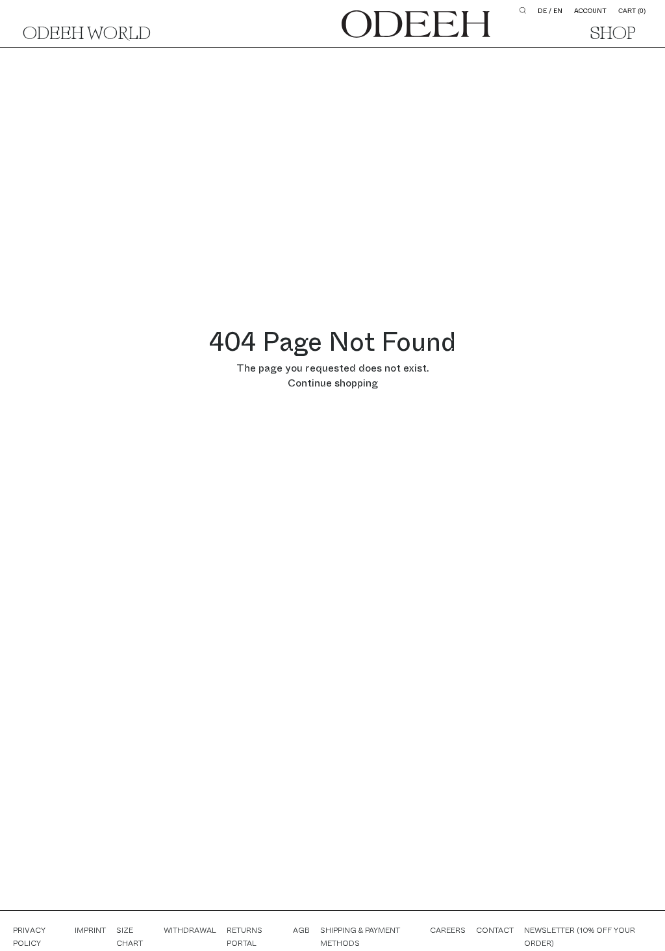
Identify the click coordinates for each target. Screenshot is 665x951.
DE (542, 11)
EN (557, 11)
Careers (448, 930)
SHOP (613, 35)
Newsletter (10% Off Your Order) (579, 936)
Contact (495, 930)
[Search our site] (523, 10)
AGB (301, 930)
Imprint (90, 930)
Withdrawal (190, 930)
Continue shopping (333, 382)
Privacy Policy (29, 936)
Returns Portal (244, 936)
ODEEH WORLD (87, 35)
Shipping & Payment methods (360, 936)
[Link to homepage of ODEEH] (416, 24)
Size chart (129, 936)
